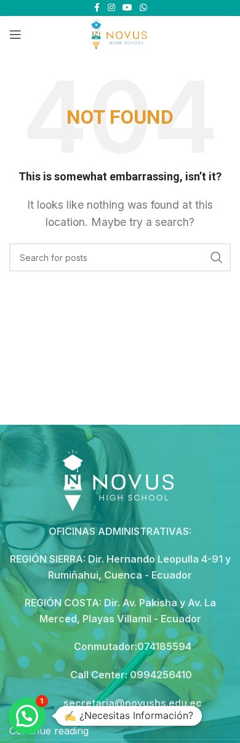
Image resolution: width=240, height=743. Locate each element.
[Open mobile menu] (15, 34)
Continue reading (49, 731)
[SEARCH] (216, 257)
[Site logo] (119, 33)
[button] (27, 715)
